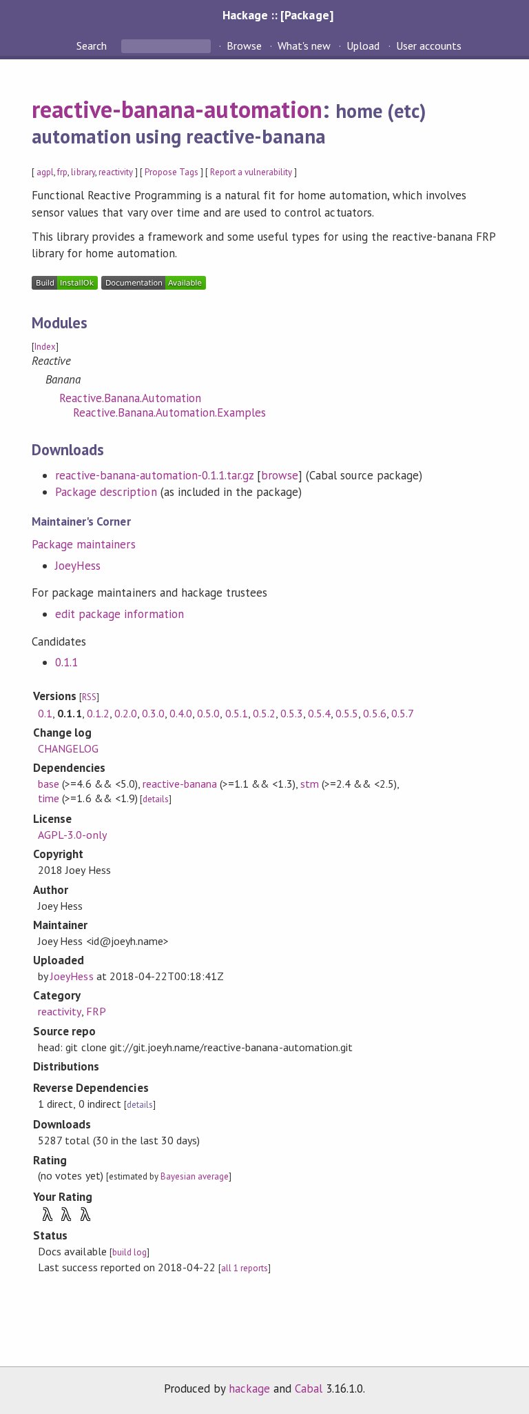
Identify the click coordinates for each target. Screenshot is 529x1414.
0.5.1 (236, 713)
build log (129, 1252)
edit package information (119, 613)
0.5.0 (208, 713)
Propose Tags (171, 172)
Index (45, 346)
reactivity (115, 172)
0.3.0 (153, 713)
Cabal (308, 1388)
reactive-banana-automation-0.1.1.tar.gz (154, 475)
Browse (244, 45)
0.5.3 (291, 713)
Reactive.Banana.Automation (130, 398)
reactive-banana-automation (177, 109)
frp (62, 172)
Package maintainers (83, 544)
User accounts (428, 45)
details (156, 799)
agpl (45, 172)
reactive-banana (180, 783)
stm (309, 783)
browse (279, 475)
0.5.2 (264, 713)
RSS (89, 697)
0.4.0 (180, 713)
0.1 (45, 713)
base (48, 783)
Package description (105, 491)
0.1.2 (98, 713)
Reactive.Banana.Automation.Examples (169, 412)
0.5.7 (402, 713)
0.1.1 (66, 662)
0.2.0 (125, 713)
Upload (363, 45)
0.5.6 (374, 713)
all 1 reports (244, 1268)
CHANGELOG (68, 748)
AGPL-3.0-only (72, 835)
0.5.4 (319, 713)
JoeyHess (78, 565)
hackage (249, 1388)
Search (93, 45)
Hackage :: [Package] (277, 15)
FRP (96, 1011)
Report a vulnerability (251, 172)
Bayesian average (194, 1176)
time (48, 798)
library (82, 172)
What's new (304, 45)
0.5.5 (346, 713)
